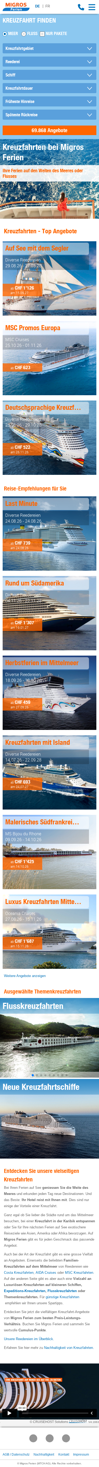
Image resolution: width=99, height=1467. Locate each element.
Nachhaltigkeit (44, 1454)
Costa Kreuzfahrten (19, 1273)
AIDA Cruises (46, 1273)
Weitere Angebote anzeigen (25, 976)
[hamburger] (92, 7)
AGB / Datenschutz (16, 1454)
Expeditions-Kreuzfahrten (24, 1291)
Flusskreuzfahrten (62, 1291)
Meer (13, 33)
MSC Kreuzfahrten (79, 1273)
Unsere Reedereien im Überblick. (29, 1339)
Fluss (32, 33)
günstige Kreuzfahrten (62, 1297)
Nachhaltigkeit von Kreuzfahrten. (69, 1348)
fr (47, 6)
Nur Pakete (56, 33)
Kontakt (63, 1454)
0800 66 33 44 (81, 7)
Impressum (81, 1454)
